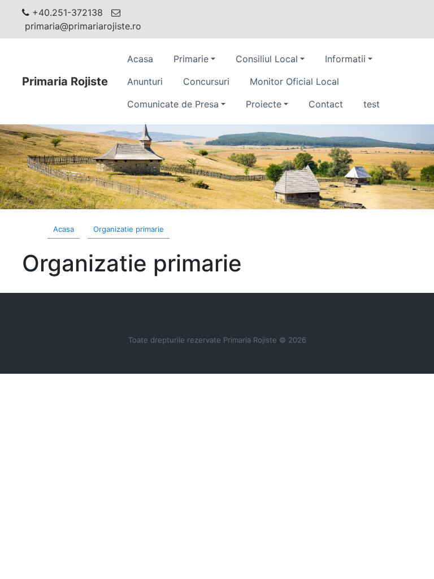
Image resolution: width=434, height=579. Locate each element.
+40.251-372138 (67, 12)
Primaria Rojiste (65, 81)
